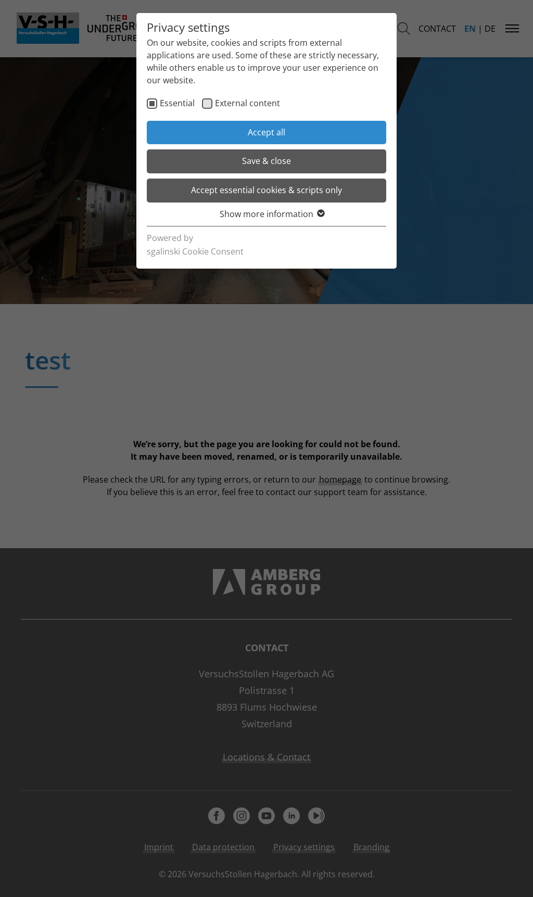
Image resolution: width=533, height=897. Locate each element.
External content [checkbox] (247, 103)
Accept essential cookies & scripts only (266, 190)
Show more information (266, 214)
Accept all (266, 132)
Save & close (266, 161)
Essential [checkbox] (177, 103)
